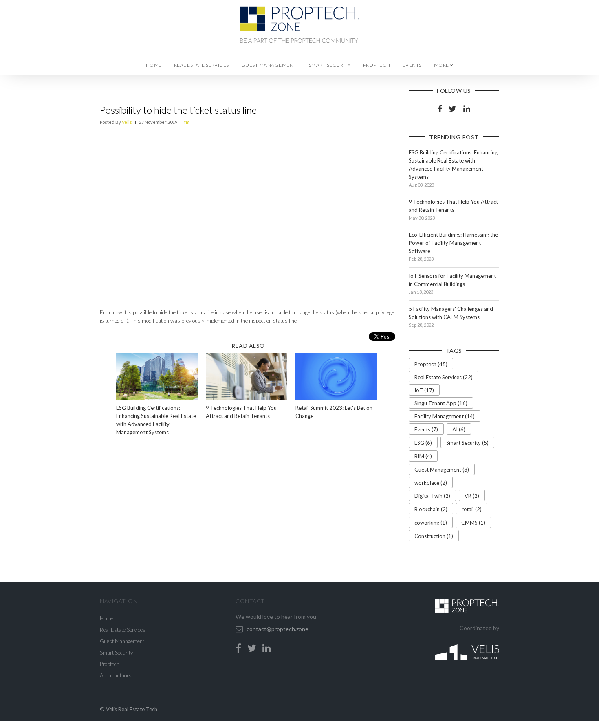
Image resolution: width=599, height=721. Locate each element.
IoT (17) (424, 390)
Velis (127, 122)
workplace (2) (430, 482)
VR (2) (472, 495)
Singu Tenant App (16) (440, 403)
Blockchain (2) (430, 509)
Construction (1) (433, 536)
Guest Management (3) (441, 469)
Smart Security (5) (467, 443)
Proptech (376, 65)
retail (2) (472, 509)
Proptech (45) (430, 364)
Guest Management (269, 65)
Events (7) (426, 429)
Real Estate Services (201, 65)
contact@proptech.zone (277, 628)
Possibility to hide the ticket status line (178, 110)
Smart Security (330, 65)
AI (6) (458, 429)
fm (186, 122)
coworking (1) (430, 522)
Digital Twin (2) (432, 495)
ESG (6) (423, 443)
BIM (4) (423, 456)
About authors (116, 675)
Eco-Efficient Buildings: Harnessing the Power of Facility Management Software (453, 242)
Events (412, 65)
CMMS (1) (473, 522)
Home (154, 65)
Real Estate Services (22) (443, 377)
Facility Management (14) (444, 416)
